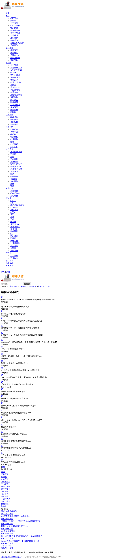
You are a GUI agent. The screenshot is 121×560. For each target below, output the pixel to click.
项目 (12, 217)
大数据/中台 (15, 77)
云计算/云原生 (16, 167)
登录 (3, 272)
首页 (7, 13)
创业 (7, 16)
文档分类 (23, 286)
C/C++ (13, 201)
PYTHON (14, 207)
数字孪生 (14, 73)
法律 (12, 142)
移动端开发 (15, 227)
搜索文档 (27, 284)
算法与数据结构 (17, 205)
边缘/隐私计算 (16, 95)
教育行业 (9, 188)
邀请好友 (9, 266)
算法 (12, 174)
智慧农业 (14, 92)
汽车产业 (14, 100)
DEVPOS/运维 (16, 164)
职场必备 (14, 117)
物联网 (13, 112)
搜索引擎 (14, 162)
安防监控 (14, 97)
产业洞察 (14, 258)
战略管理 (14, 18)
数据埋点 (14, 176)
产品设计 (14, 159)
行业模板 (14, 139)
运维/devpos (15, 224)
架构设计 (14, 231)
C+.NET (13, 229)
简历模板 (14, 137)
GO (11, 234)
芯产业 (8, 253)
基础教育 (14, 191)
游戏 (12, 157)
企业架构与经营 (17, 43)
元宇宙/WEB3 (16, 70)
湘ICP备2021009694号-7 (11, 557)
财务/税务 (14, 40)
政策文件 (14, 38)
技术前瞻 (14, 28)
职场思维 (9, 115)
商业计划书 (15, 30)
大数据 (13, 248)
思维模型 (14, 45)
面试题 (8, 198)
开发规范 (14, 179)
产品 (12, 219)
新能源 (13, 85)
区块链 (13, 222)
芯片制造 (14, 256)
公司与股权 (15, 26)
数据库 (13, 154)
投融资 (13, 21)
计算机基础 (15, 243)
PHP (12, 203)
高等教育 (14, 196)
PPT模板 (13, 147)
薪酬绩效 (14, 60)
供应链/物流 (15, 90)
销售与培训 (15, 33)
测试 (12, 214)
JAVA (12, 212)
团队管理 (9, 48)
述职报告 (14, 122)
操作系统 (14, 107)
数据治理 (14, 80)
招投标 (13, 134)
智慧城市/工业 (16, 68)
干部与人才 (15, 55)
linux (12, 184)
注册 (8, 272)
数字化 (8, 63)
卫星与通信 (15, 105)
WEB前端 (14, 210)
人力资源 (14, 23)
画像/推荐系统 (16, 169)
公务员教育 (15, 193)
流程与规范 (15, 58)
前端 (12, 186)
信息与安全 (15, 87)
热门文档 (9, 261)
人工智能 (14, 65)
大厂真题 (14, 236)
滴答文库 (13, 286)
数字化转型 (15, 75)
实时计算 (14, 181)
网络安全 (14, 241)
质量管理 (14, 171)
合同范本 (14, 129)
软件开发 (9, 149)
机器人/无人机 (16, 82)
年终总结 (14, 124)
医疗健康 (14, 102)
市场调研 (14, 35)
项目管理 (14, 50)
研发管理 (14, 53)
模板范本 (9, 127)
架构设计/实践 (16, 152)
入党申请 (14, 132)
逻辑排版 (14, 120)
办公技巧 (14, 144)
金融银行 (14, 110)
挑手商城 (9, 263)
